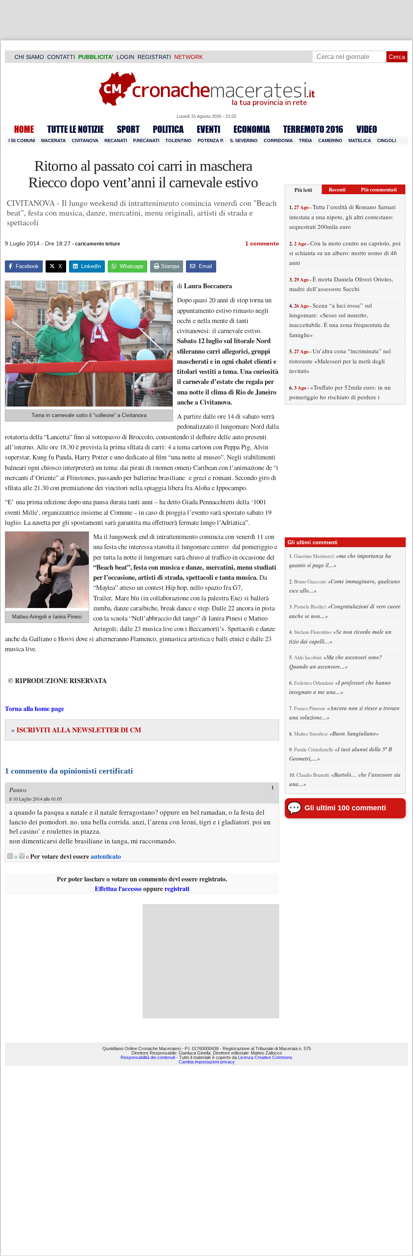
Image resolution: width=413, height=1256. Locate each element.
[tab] (303, 190)
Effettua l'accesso (118, 888)
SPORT (128, 129)
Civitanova (85, 140)
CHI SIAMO (29, 57)
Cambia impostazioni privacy (207, 1061)
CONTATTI (61, 57)
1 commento (262, 243)
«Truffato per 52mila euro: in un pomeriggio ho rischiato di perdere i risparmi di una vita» (340, 397)
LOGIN (125, 57)
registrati (177, 888)
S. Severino (244, 140)
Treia (305, 140)
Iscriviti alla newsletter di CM (76, 730)
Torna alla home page (34, 708)
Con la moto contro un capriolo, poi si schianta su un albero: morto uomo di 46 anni (344, 253)
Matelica (359, 140)
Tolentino (178, 140)
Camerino (330, 140)
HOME (24, 129)
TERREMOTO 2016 (313, 129)
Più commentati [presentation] (379, 189)
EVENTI (208, 129)
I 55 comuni (21, 140)
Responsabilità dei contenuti (148, 1057)
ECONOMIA (252, 129)
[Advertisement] (211, 961)
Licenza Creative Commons (265, 1057)
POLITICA (168, 129)
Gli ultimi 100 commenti (345, 808)
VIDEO (367, 129)
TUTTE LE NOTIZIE (75, 129)
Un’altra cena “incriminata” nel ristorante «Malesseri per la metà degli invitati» (340, 361)
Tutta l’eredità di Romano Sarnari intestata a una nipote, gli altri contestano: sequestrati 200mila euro (342, 217)
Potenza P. (211, 140)
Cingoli (386, 140)
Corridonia (278, 140)
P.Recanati (146, 140)
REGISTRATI (154, 57)
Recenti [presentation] (337, 189)
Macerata (53, 140)
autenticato (106, 856)
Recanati (115, 140)
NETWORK (188, 57)
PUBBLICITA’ (95, 57)
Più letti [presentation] (303, 189)
